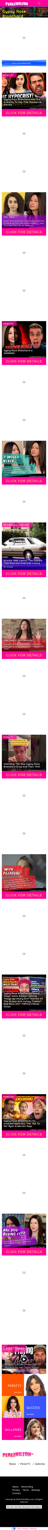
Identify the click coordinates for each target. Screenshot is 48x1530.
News (12, 1463)
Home (6, 63)
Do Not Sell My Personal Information (24, 1507)
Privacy (16, 1490)
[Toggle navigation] (38, 3)
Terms (25, 1490)
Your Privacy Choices (27, 1528)
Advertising (27, 1486)
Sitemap (35, 1490)
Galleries (40, 1463)
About (15, 1486)
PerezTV (25, 1463)
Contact (16, 1493)
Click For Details (24, 113)
